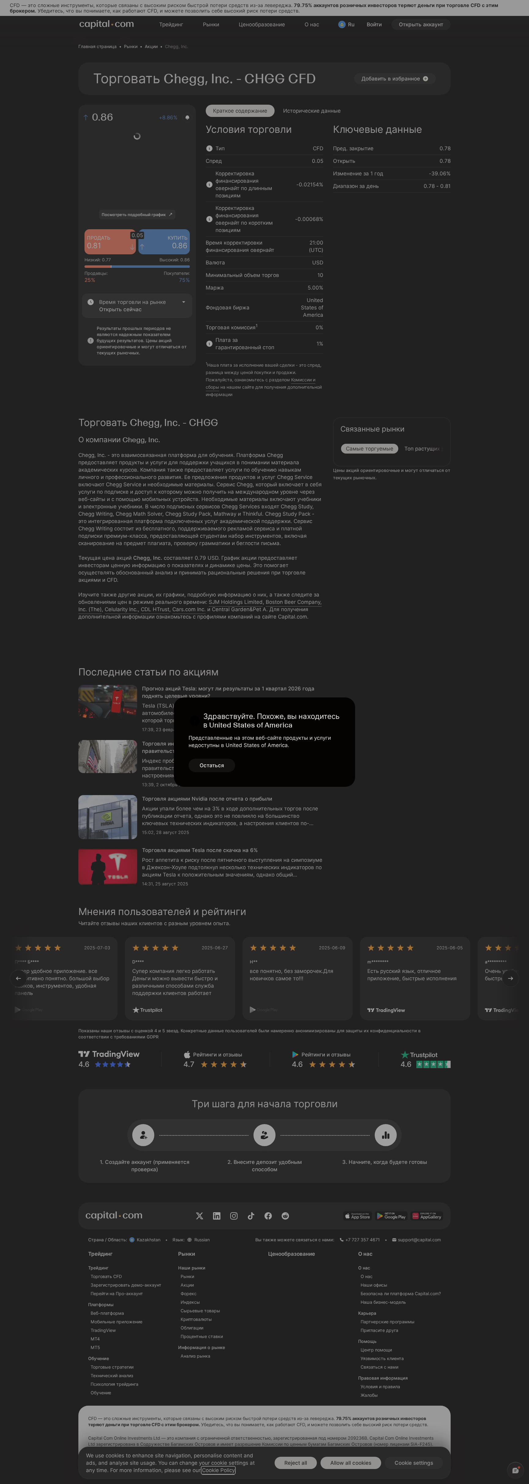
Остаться (212, 765)
